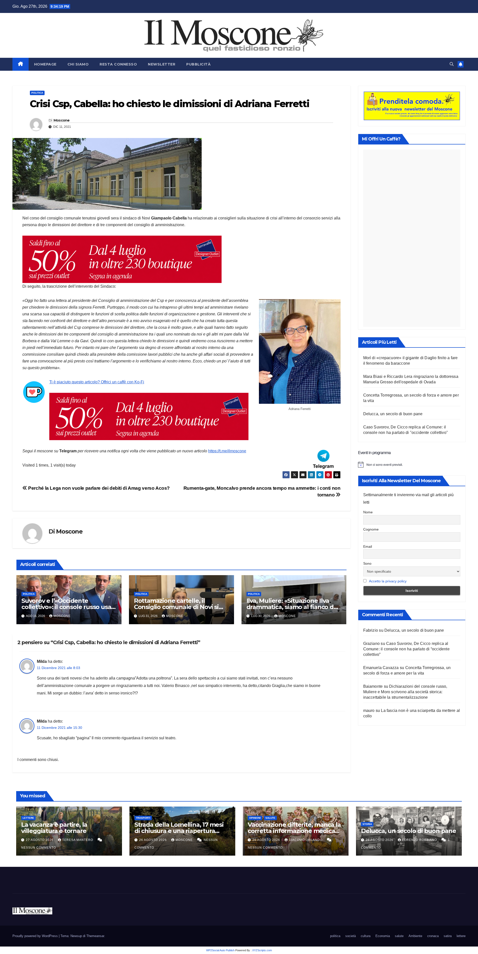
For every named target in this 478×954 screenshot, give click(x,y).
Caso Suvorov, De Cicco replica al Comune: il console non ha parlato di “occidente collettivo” (406, 649)
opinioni (255, 818)
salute (270, 818)
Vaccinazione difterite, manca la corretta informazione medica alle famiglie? (294, 831)
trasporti (143, 818)
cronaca (433, 936)
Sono (367, 563)
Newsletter (161, 64)
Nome (368, 512)
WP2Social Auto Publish (220, 950)
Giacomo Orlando (306, 840)
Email (367, 546)
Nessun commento (38, 847)
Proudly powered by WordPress (35, 936)
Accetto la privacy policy (388, 581)
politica (37, 92)
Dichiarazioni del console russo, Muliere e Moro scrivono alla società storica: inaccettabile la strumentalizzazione (405, 691)
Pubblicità (198, 64)
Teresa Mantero (78, 840)
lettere (28, 818)
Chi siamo (78, 64)
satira (448, 936)
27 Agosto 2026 (40, 840)
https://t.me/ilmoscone (227, 451)
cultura (365, 936)
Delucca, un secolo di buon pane (393, 414)
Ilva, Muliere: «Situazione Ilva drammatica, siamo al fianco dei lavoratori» (292, 607)
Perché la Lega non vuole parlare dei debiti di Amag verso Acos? (98, 488)
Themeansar (95, 936)
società (350, 936)
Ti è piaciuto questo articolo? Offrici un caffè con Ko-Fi (96, 382)
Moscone (62, 120)
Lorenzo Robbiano (420, 840)
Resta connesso (118, 64)
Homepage (45, 64)
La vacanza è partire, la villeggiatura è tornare (54, 827)
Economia (382, 936)
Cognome (371, 529)
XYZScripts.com (262, 950)
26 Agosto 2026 (153, 840)
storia (367, 824)
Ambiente (415, 936)
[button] (452, 64)
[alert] (412, 465)
